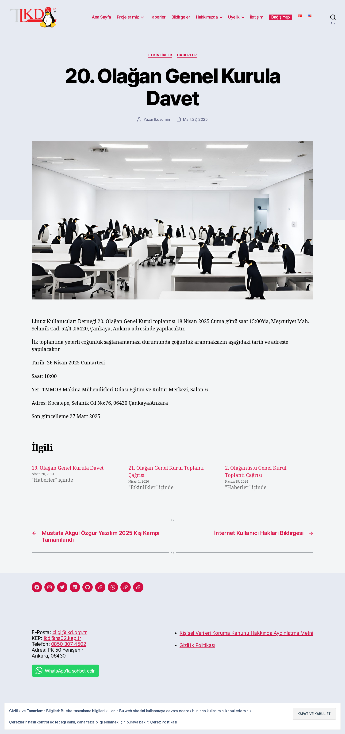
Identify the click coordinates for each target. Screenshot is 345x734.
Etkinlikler (160, 55)
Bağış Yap (280, 17)
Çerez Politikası (163, 722)
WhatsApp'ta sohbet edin (70, 670)
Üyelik (233, 17)
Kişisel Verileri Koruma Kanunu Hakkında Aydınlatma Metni (246, 633)
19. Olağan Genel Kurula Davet (68, 468)
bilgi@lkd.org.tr (69, 632)
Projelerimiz (128, 17)
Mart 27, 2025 (195, 119)
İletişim (256, 17)
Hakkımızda (207, 17)
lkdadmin (162, 119)
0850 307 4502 (68, 644)
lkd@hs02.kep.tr (62, 638)
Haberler (158, 17)
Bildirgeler (181, 17)
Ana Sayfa (101, 17)
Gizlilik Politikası (197, 645)
